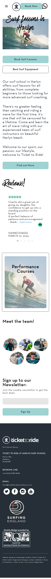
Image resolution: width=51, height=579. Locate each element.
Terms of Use (18, 562)
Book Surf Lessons (25, 59)
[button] (6, 34)
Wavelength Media (23, 557)
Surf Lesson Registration (34, 562)
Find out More (25, 165)
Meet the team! (18, 321)
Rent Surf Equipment (25, 69)
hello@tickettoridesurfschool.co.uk (17, 485)
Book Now (31, 6)
